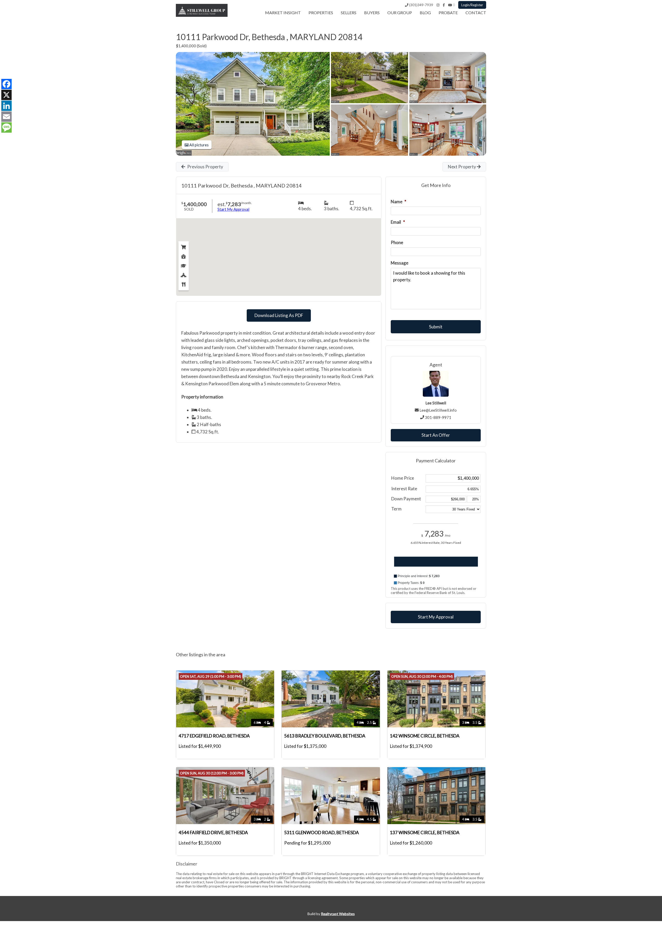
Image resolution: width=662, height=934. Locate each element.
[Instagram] (438, 5)
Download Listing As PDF (278, 315)
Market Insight (283, 12)
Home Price (402, 478)
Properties (321, 12)
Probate (448, 12)
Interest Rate (404, 488)
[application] (436, 566)
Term (396, 508)
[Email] (6, 116)
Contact (475, 12)
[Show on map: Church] (183, 273)
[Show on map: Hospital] (183, 255)
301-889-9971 (438, 417)
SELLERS (348, 12)
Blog (425, 12)
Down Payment (406, 498)
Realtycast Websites (338, 914)
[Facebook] (444, 5)
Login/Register (472, 5)
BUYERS (372, 12)
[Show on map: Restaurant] (183, 283)
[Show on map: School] (183, 264)
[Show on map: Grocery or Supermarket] (183, 246)
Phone (397, 242)
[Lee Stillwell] (202, 15)
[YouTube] (450, 5)
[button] (435, 576)
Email (398, 222)
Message (399, 263)
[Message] (6, 127)
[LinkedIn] (6, 105)
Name (398, 201)
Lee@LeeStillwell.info (438, 410)
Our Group (399, 12)
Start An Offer (436, 435)
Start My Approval (436, 617)
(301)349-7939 (420, 5)
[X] (6, 94)
